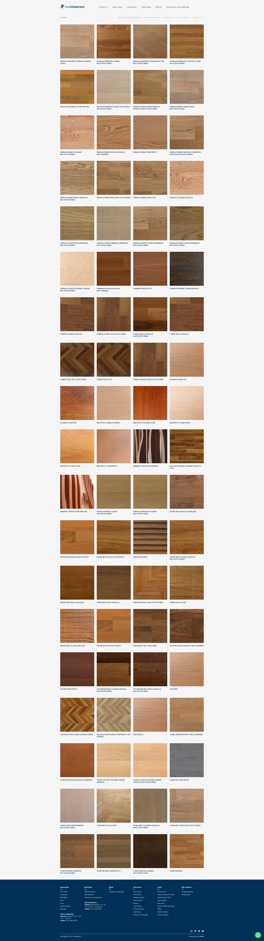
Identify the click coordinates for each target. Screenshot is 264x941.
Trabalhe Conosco (138, 897)
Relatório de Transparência (93, 897)
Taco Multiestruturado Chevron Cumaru (76, 735)
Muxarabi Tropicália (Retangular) (73, 512)
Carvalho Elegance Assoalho (181, 198)
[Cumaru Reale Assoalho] (187, 314)
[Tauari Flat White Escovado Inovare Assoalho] (114, 760)
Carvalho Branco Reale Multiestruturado (114, 198)
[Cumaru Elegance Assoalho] (77, 314)
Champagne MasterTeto (142, 289)
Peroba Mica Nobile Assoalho (72, 602)
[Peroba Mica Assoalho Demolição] (187, 492)
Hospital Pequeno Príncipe (166, 895)
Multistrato (63, 897)
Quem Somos (117, 7)
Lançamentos (132, 7)
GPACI (160, 909)
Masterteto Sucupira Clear (144, 423)
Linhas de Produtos (151, 17)
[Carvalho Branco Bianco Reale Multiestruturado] (187, 87)
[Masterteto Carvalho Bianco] (114, 403)
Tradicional (63, 895)
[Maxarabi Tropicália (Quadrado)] (150, 446)
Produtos (102, 7)
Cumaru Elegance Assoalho (71, 334)
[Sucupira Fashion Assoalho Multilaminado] (187, 626)
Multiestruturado (90, 892)
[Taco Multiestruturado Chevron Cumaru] (77, 715)
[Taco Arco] (187, 669)
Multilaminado (89, 895)
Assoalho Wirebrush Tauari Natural (74, 107)
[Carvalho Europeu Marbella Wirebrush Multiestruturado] (114, 223)
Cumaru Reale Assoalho (179, 334)
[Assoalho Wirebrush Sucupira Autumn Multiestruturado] (187, 41)
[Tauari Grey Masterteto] (187, 760)
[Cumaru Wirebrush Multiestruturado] (150, 360)
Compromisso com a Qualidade (177, 7)
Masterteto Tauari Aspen (180, 423)
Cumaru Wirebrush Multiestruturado (148, 379)
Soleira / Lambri (65, 906)
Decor (62, 903)
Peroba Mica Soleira (178, 602)
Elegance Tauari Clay (178, 379)
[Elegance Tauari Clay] (187, 360)
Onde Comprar (137, 900)
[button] (258, 935)
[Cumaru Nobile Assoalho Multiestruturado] (150, 314)
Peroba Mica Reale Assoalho (108, 602)
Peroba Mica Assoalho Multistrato (74, 557)
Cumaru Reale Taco (104, 379)
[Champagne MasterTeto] (150, 269)
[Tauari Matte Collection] (114, 806)
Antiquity (63, 909)
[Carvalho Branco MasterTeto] (150, 132)
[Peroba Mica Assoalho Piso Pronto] (114, 537)
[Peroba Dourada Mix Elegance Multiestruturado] (150, 492)
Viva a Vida (161, 903)
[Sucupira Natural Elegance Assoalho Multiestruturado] (114, 669)
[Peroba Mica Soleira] (187, 583)
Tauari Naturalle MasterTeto (109, 871)
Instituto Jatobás (163, 912)
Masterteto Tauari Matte (107, 466)
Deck (61, 900)
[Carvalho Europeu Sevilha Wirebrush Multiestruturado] (187, 223)
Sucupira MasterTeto (68, 689)
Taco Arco (174, 689)
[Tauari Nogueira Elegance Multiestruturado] (150, 851)
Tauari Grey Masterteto (179, 780)
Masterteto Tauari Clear (70, 466)
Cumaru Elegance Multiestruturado (111, 334)
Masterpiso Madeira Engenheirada (128, 17)
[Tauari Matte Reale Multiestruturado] (187, 806)
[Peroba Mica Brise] (150, 537)
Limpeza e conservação (116, 892)
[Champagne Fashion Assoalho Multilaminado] (114, 269)
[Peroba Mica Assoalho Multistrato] (77, 537)
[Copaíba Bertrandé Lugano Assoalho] (187, 269)
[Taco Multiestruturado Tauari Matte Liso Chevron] (114, 715)
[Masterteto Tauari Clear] (77, 446)
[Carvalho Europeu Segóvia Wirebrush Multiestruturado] (150, 223)
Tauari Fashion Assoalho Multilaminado (76, 780)
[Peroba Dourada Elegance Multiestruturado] (114, 492)
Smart (202, 936)
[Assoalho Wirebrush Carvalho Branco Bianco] (77, 41)
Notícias (159, 7)
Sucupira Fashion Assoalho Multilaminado (187, 646)
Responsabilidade (187, 892)
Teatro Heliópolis (163, 915)
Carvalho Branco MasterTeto (145, 152)
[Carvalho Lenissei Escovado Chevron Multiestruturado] (77, 269)
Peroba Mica (183, 17)
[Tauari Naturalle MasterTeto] (114, 851)
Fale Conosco (137, 895)
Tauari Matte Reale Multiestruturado (185, 825)
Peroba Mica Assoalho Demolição (183, 512)
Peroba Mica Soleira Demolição (72, 646)
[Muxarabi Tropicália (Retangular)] (77, 492)
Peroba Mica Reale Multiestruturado (148, 602)
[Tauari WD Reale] (187, 851)
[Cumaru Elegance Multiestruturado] (114, 314)
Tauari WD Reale (176, 871)
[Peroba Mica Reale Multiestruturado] (150, 583)
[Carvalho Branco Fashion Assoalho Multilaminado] (114, 132)
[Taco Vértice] (150, 715)
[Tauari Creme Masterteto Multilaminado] (187, 715)
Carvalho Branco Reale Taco (144, 198)
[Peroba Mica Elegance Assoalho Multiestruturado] (187, 537)
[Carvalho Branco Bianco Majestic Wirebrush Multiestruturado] (150, 87)
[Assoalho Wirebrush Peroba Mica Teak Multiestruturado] (150, 41)
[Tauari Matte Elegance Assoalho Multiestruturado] (150, 806)
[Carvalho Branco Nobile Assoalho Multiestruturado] (77, 178)
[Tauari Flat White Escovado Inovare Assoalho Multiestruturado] (150, 760)
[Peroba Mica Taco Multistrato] (114, 626)
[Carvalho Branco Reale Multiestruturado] (114, 178)
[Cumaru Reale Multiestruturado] (77, 360)
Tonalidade (196, 17)
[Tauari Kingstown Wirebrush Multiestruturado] (77, 806)
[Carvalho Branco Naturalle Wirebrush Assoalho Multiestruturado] (187, 132)
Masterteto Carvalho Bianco (108, 423)
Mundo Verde (186, 895)
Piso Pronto (63, 892)
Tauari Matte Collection (107, 825)
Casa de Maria (162, 900)
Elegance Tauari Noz (68, 423)
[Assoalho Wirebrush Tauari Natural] (77, 87)
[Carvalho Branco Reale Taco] (150, 178)
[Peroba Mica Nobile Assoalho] (77, 583)
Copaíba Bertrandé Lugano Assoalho (184, 289)
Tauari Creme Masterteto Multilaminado (186, 735)
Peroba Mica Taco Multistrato (109, 646)
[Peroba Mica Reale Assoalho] (114, 583)
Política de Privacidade (140, 915)
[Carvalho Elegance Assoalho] (187, 178)
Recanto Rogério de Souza (166, 906)
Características (168, 17)
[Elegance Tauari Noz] (77, 403)
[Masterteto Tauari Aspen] (187, 403)
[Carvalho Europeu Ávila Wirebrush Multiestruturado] (77, 223)
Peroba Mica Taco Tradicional (145, 646)
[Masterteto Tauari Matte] (114, 446)
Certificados (137, 912)
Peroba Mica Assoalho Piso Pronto (110, 557)
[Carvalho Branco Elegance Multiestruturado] (77, 132)
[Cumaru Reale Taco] (114, 360)
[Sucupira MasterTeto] (77, 669)
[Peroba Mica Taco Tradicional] (150, 626)
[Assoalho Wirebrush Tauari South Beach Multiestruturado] (114, 87)
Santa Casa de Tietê (164, 897)
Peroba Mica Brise (140, 557)
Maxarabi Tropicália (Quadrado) (146, 466)
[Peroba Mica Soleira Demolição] (77, 626)
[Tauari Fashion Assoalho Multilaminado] (77, 760)
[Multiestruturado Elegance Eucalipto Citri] (187, 446)
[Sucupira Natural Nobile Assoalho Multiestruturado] (150, 669)
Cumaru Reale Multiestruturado (73, 379)
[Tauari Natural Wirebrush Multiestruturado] (77, 851)
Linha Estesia (146, 7)
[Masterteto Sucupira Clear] (150, 403)
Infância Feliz (162, 892)
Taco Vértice (138, 735)
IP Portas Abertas (138, 909)
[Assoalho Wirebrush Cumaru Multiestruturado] (114, 41)
